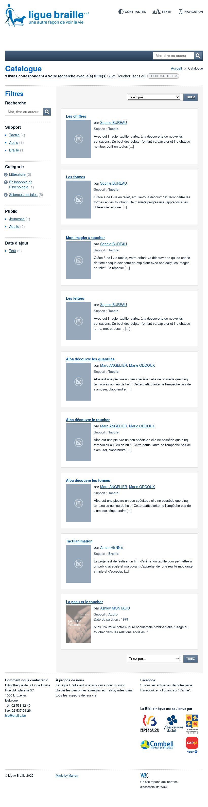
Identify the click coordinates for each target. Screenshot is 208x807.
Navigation (193, 11)
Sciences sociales (23, 194)
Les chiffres (76, 116)
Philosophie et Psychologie (20, 184)
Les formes (75, 176)
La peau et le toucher (84, 601)
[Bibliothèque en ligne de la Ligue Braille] (104, 16)
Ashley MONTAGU (115, 607)
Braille (14, 149)
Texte (166, 11)
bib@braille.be (15, 715)
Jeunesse (17, 218)
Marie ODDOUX (142, 365)
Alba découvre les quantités (90, 358)
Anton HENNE (111, 547)
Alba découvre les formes (88, 480)
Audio (13, 142)
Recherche (15, 103)
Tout (12, 250)
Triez (190, 97)
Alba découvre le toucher (88, 419)
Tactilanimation (79, 540)
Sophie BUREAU (113, 122)
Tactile (14, 134)
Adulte (14, 226)
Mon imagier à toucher (85, 237)
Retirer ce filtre (161, 76)
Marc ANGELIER (113, 365)
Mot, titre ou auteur (47, 112)
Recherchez (198, 55)
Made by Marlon (67, 775)
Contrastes (135, 11)
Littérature (17, 174)
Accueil (176, 68)
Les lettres (75, 298)
